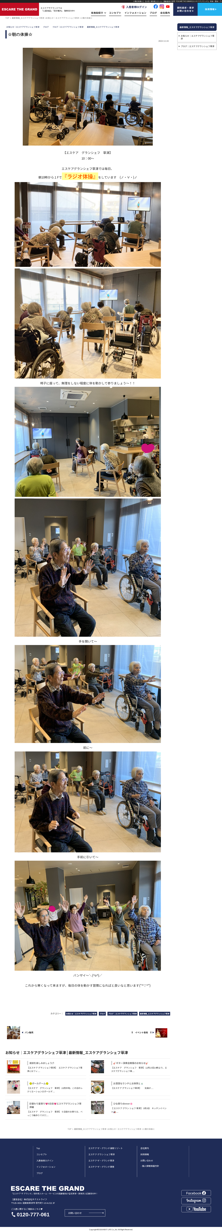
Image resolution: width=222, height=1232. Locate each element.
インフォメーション (135, 12)
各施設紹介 (97, 12)
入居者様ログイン (136, 7)
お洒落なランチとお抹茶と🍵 (128, 1083)
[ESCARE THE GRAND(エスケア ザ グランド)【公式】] (19, 9)
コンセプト (115, 12)
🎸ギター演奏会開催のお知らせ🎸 (130, 1063)
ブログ (153, 12)
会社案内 (165, 12)
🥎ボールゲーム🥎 (38, 1083)
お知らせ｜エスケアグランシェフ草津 (197, 37)
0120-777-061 (33, 1214)
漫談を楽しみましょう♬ (41, 1063)
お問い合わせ (75, 1213)
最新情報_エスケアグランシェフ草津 (197, 27)
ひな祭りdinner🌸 (123, 1103)
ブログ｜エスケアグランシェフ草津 (197, 46)
